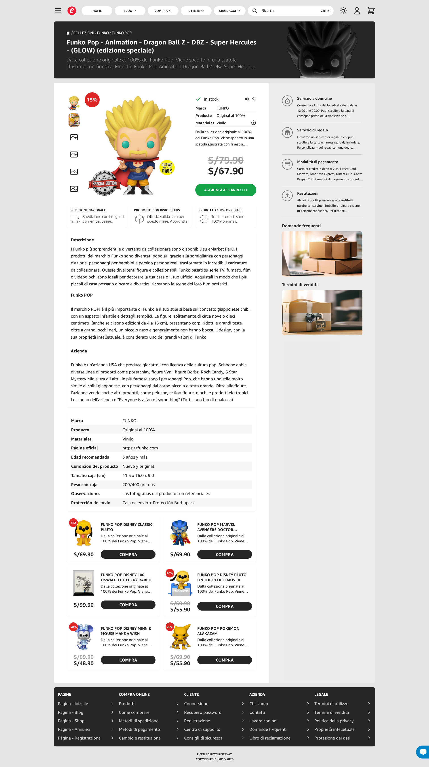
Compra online (134, 694)
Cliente (191, 694)
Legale (321, 694)
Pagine (64, 694)
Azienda (257, 694)
